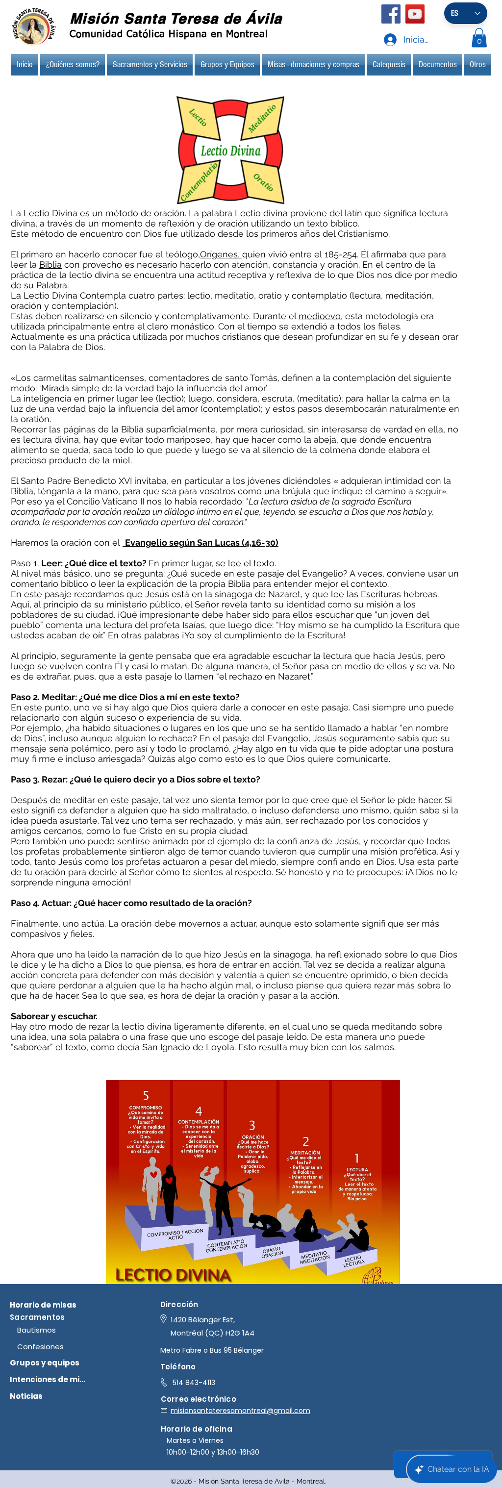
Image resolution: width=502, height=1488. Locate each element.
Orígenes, (221, 254)
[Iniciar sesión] (381, 39)
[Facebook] (391, 14)
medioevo (320, 316)
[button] (479, 37)
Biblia (50, 264)
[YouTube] (415, 14)
